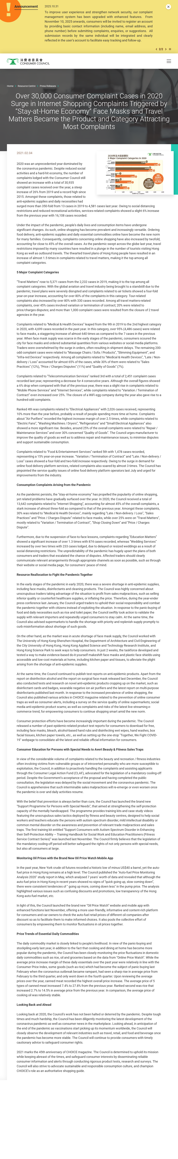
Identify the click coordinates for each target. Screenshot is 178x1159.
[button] (156, 49)
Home (10, 86)
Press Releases (48, 86)
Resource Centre (26, 86)
